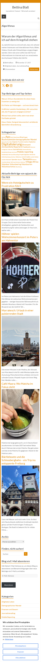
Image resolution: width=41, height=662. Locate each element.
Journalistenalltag (23, 66)
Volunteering (15, 164)
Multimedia (5, 154)
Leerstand (14, 152)
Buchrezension (9, 139)
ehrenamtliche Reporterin (12, 147)
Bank (11, 137)
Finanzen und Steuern (10, 609)
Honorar (32, 147)
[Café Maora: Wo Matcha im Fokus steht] (20, 390)
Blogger (25, 137)
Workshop (19, 167)
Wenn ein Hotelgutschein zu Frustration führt (18, 184)
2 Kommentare (10, 69)
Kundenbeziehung (6, 152)
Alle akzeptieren (20, 646)
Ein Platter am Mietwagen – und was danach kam (20, 105)
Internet (10, 149)
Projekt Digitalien (24, 154)
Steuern (20, 159)
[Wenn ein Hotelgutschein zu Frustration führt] (20, 189)
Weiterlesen (9, 639)
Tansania (27, 159)
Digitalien (32, 142)
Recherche (32, 154)
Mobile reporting (25, 151)
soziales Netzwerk (6, 159)
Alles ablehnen (20, 658)
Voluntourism (26, 164)
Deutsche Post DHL (7, 142)
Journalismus (17, 149)
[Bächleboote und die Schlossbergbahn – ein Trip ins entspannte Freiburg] (20, 467)
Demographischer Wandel (11, 605)
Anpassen (20, 652)
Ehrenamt (26, 145)
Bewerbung (16, 137)
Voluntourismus (8, 166)
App (7, 136)
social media (26, 157)
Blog (21, 137)
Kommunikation (27, 149)
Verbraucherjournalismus (17, 162)
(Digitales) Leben (10, 66)
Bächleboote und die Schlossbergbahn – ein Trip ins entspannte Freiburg (19, 460)
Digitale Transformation (20, 142)
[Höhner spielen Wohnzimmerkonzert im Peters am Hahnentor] (20, 244)
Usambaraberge (6, 162)
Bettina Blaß (20, 7)
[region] (20, 640)
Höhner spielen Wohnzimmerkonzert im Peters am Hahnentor (20, 237)
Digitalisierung (12, 144)
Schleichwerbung (6, 157)
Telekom (34, 159)
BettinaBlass (9, 63)
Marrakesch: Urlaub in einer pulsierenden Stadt (18, 312)
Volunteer (6, 164)
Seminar (13, 157)
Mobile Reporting (8, 617)
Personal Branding (14, 154)
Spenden (14, 159)
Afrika (3, 137)
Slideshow (18, 157)
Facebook (26, 147)
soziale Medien (34, 157)
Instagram (4, 149)
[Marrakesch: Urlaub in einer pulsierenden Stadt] (20, 317)
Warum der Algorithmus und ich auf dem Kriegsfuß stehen (20, 38)
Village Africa (32, 161)
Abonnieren (8, 585)
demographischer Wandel (26, 139)
